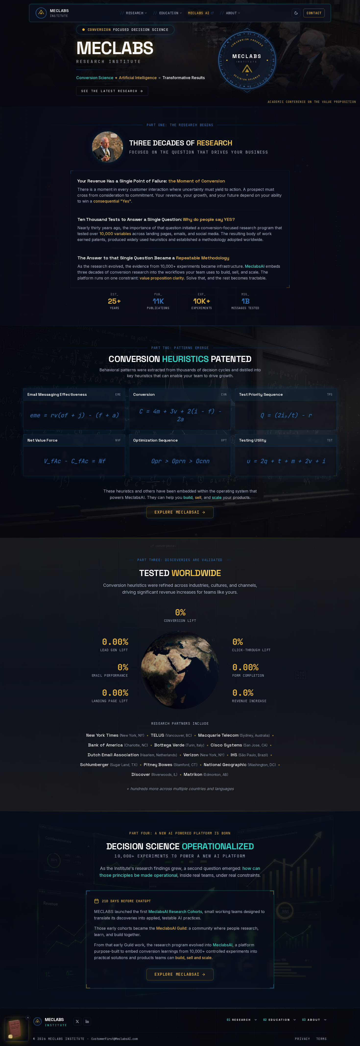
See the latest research (109, 91)
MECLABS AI (198, 13)
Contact (314, 13)
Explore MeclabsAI (177, 512)
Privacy (302, 1039)
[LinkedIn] (87, 1021)
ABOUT (228, 13)
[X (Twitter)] (77, 1021)
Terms (321, 1039)
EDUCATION (166, 13)
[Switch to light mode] (296, 13)
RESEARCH (131, 13)
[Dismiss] (27, 1017)
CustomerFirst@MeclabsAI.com (114, 1039)
